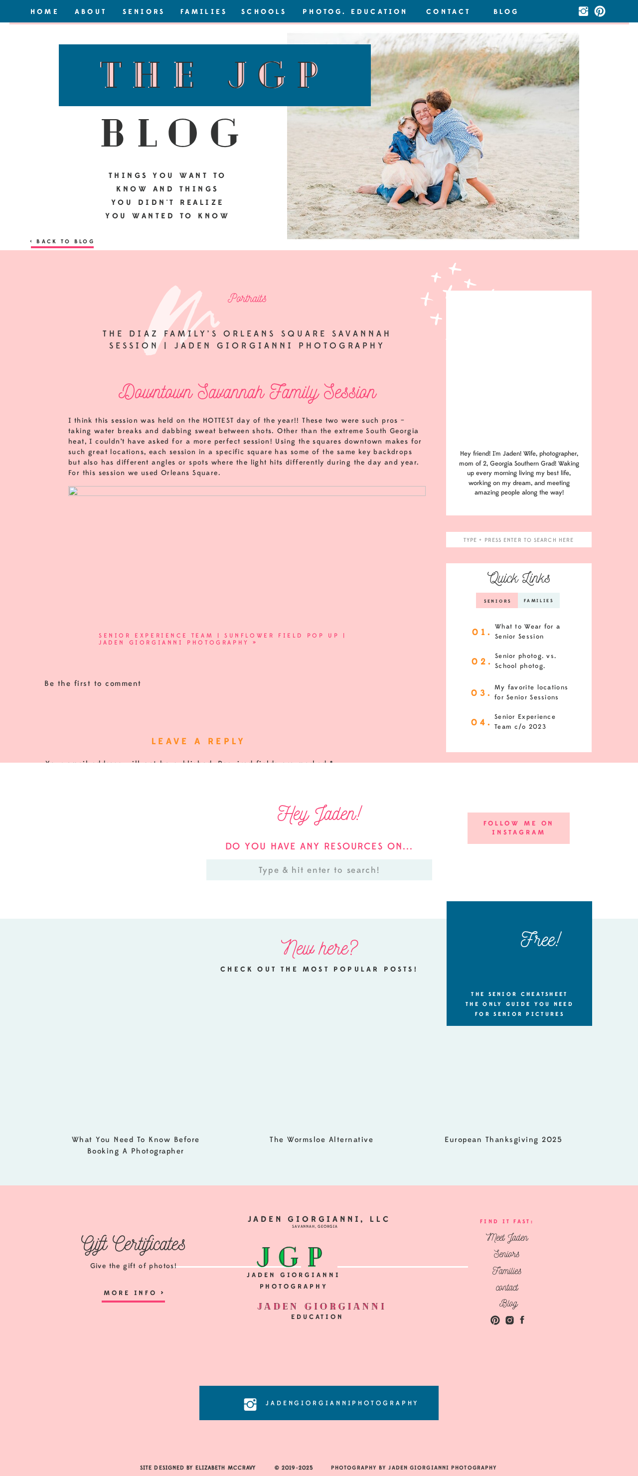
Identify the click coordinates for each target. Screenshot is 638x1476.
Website (61, 960)
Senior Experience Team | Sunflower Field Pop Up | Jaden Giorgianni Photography (222, 639)
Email (59, 928)
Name (59, 897)
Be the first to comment (93, 683)
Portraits (247, 298)
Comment (67, 783)
